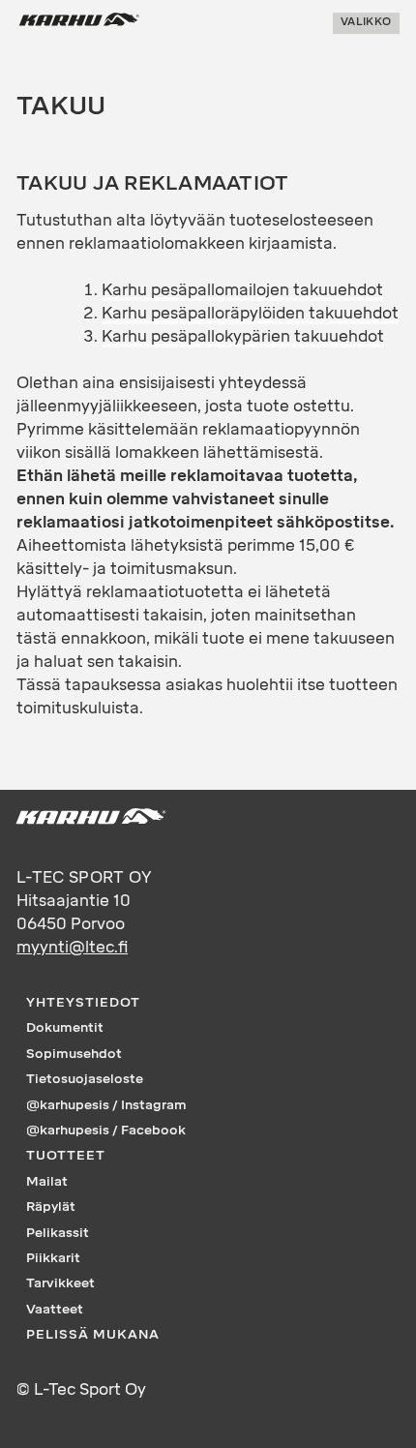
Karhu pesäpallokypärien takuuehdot (243, 336)
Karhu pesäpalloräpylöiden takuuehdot (250, 313)
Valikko (366, 22)
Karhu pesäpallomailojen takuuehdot (242, 290)
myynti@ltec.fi (72, 947)
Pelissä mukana (93, 1334)
